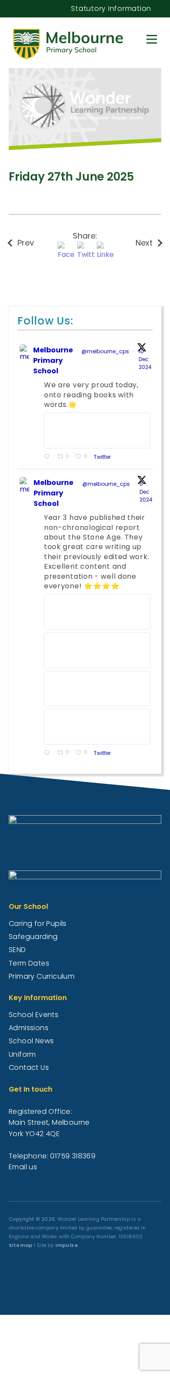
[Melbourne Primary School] (77, 42)
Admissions (28, 1028)
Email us (23, 1167)
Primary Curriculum (42, 976)
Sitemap (21, 1245)
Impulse (66, 1245)
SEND (17, 950)
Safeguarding (33, 937)
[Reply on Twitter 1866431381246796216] (48, 457)
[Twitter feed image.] (97, 430)
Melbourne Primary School (53, 360)
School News (31, 1041)
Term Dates (29, 963)
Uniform (22, 1054)
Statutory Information (111, 8)
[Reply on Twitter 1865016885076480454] (48, 753)
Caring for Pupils (38, 923)
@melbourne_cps (105, 351)
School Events (33, 1015)
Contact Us (29, 1067)
